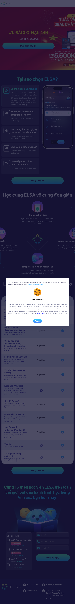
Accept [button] (37, 321)
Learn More (41, 313)
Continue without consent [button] (35, 284)
